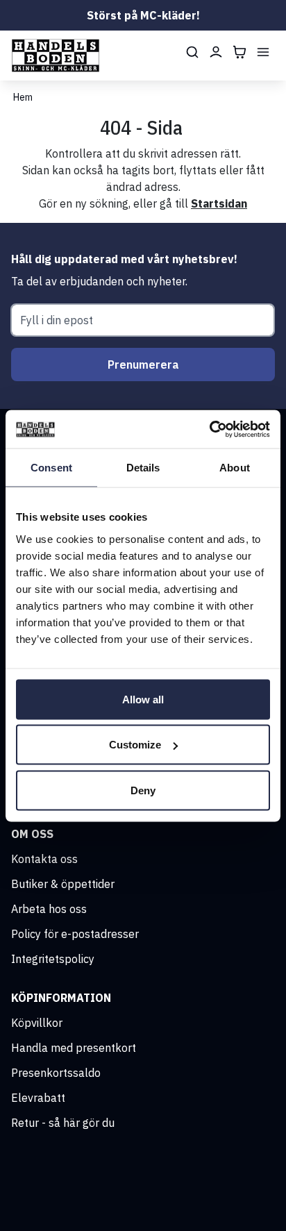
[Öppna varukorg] (239, 52)
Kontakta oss (44, 859)
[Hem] (55, 55)
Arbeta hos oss (49, 909)
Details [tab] (143, 468)
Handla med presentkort (73, 1048)
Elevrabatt (38, 1098)
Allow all (143, 699)
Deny (143, 790)
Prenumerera (143, 364)
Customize (135, 745)
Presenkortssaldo (56, 1073)
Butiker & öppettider (63, 884)
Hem (23, 97)
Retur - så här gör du (63, 1123)
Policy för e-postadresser (75, 934)
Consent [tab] (51, 468)
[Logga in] (216, 52)
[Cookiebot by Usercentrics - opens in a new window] (209, 429)
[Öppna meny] (263, 52)
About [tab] (234, 468)
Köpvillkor (36, 1023)
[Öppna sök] (192, 52)
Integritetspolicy (52, 959)
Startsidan (219, 203)
